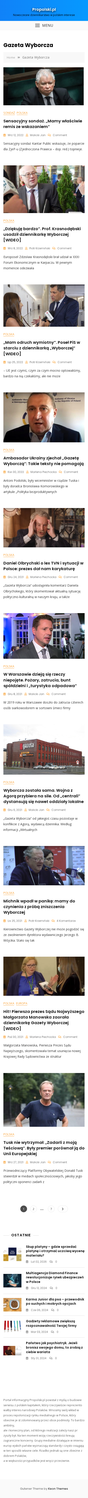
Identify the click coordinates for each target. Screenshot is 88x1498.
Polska (22, 113)
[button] (44, 25)
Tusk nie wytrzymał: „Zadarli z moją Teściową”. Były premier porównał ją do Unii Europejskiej (44, 1148)
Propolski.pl (44, 9)
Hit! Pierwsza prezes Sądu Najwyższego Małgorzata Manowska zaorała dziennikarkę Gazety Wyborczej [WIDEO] (43, 1020)
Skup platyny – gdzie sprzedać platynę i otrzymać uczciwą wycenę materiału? (55, 1251)
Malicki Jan (38, 135)
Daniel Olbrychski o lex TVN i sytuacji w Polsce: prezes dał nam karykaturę (43, 565)
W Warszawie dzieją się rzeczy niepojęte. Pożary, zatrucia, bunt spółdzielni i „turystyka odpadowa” (40, 679)
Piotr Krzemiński (39, 248)
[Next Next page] (63, 1209)
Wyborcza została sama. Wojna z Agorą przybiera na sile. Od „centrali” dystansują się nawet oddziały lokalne (43, 795)
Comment (60, 135)
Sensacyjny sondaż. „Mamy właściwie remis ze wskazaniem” (42, 123)
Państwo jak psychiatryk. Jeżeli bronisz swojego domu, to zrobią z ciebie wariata (54, 1347)
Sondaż (9, 113)
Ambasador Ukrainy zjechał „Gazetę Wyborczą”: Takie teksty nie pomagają (43, 460)
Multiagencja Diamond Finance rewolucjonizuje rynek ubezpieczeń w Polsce (55, 1277)
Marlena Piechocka (43, 472)
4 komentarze (66, 921)
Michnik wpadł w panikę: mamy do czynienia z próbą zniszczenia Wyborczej (39, 906)
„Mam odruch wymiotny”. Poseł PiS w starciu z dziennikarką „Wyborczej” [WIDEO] (41, 348)
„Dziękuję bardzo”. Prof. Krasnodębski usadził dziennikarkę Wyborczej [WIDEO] (42, 234)
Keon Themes (58, 1489)
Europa (21, 1003)
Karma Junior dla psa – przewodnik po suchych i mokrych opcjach (55, 1301)
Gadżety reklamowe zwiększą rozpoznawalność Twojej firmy (51, 1323)
